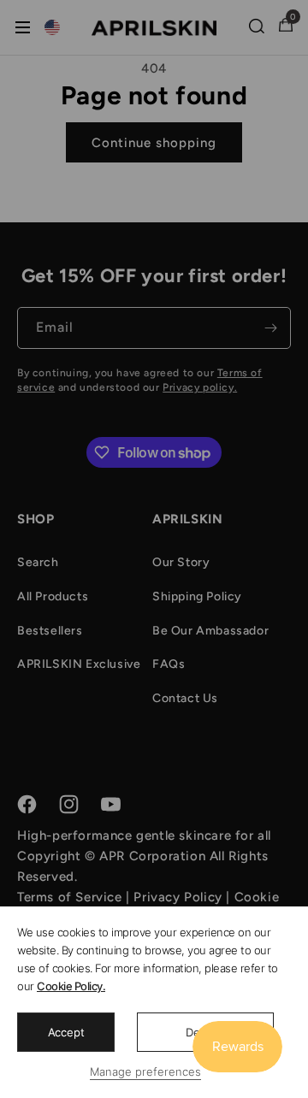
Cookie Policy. (71, 986)
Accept (66, 1032)
